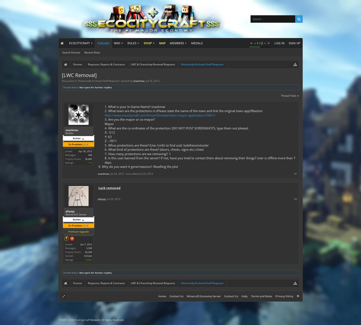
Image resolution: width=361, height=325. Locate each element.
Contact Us (176, 296)
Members (177, 43)
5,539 (89, 248)
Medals (197, 43)
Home (162, 296)
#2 (295, 199)
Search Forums (71, 52)
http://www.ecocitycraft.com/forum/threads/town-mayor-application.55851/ (160, 115)
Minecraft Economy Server (204, 296)
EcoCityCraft (79, 43)
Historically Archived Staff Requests (98, 81)
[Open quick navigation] (295, 64)
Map (162, 43)
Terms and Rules (261, 296)
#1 (295, 173)
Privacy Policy (284, 296)
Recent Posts (92, 52)
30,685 (88, 159)
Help (245, 296)
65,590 (88, 252)
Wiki (117, 43)
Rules (131, 43)
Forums (103, 43)
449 (90, 155)
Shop (148, 43)
